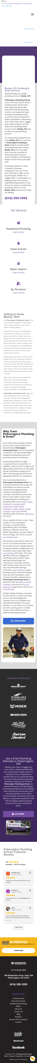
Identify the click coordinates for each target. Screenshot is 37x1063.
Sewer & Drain (18, 249)
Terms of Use (28, 1056)
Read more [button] (9, 920)
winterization (8, 506)
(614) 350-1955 (7, 6)
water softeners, (19, 570)
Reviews (18, 1017)
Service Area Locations (18, 1019)
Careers (18, 1022)
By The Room (18, 289)
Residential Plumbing (18, 228)
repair (24, 502)
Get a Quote (19, 814)
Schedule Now (19, 621)
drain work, (16, 511)
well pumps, (29, 514)
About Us (18, 1009)
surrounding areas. (10, 537)
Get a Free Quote (18, 1001)
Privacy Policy (19, 1056)
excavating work (18, 504)
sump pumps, (8, 553)
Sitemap (11, 1056)
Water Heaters (18, 269)
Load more (18, 927)
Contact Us (18, 1011)
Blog (18, 1014)
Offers (18, 1006)
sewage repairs (18, 509)
